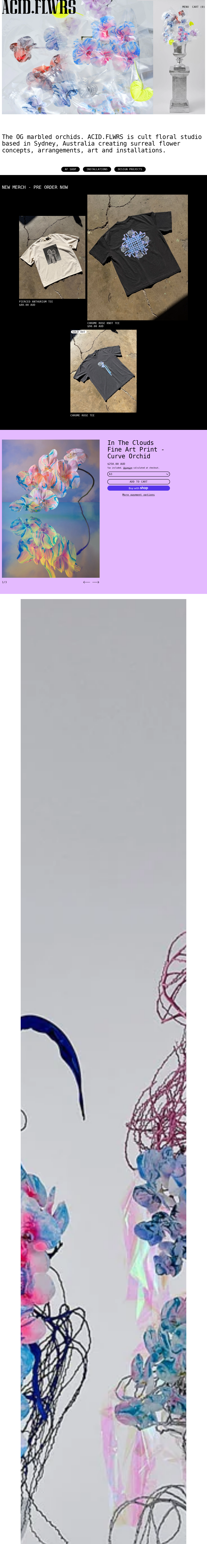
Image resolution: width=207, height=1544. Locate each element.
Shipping (127, 468)
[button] (87, 582)
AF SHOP (70, 169)
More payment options (138, 494)
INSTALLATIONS (97, 169)
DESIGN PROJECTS (130, 169)
